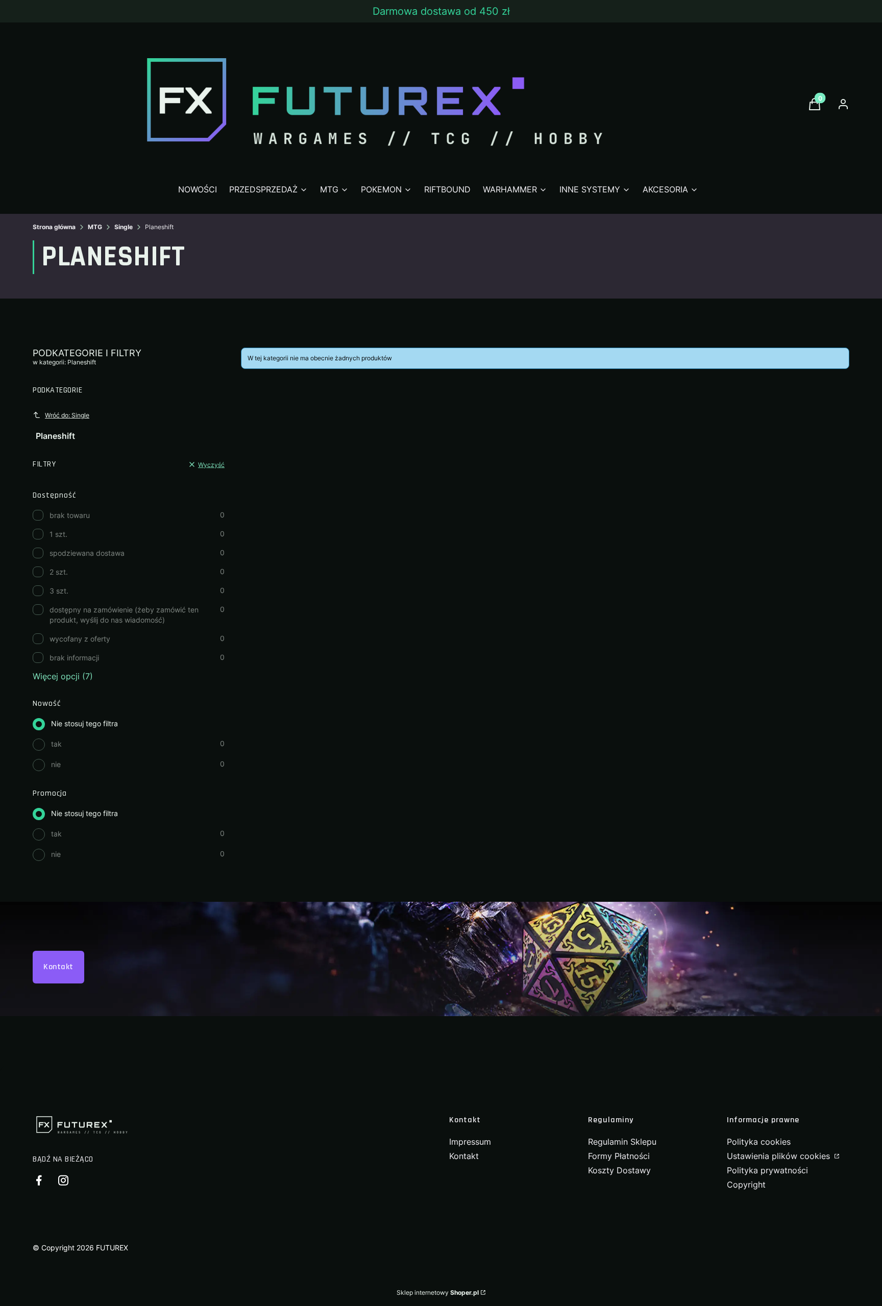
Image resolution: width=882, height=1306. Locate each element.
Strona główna (54, 227)
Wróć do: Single (67, 415)
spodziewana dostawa (87, 553)
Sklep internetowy (438, 1292)
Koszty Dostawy (619, 1170)
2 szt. (59, 572)
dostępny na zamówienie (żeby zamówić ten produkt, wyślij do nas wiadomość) (124, 614)
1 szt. (58, 534)
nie (56, 764)
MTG (95, 227)
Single (123, 227)
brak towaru (70, 515)
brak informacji (74, 657)
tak (56, 744)
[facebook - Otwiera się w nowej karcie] (39, 1180)
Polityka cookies (759, 1142)
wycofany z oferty (80, 638)
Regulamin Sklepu (622, 1142)
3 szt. (59, 590)
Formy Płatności (619, 1156)
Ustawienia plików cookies (779, 1156)
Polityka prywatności (767, 1170)
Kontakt (58, 967)
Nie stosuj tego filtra (84, 723)
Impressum (470, 1142)
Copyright (746, 1184)
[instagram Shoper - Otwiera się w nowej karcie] (63, 1180)
